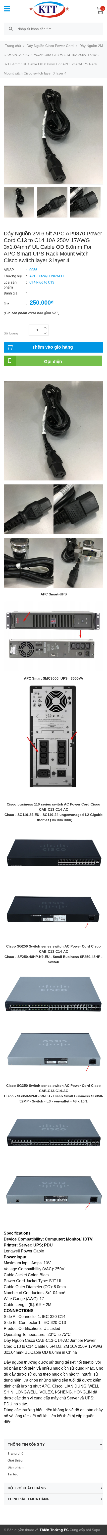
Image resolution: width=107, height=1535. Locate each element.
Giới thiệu (15, 1460)
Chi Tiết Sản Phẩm (18, 374)
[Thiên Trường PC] (46, 9)
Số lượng (11, 333)
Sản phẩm (15, 1467)
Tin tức (12, 1474)
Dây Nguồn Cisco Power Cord (50, 46)
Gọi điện (53, 361)
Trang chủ (15, 1453)
